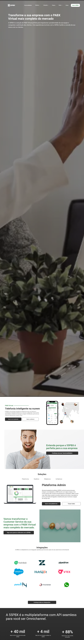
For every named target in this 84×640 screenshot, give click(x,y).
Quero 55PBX (75, 5)
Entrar (67, 5)
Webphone (47, 479)
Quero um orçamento (13, 419)
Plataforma (25, 479)
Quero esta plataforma (51, 503)
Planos (53, 5)
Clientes (37, 5)
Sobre (60, 5)
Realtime (36, 479)
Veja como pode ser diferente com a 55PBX (19, 532)
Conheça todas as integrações (42, 602)
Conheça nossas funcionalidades (62, 453)
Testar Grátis (71, 503)
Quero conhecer (30, 419)
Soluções (45, 5)
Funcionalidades (28, 5)
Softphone (59, 479)
